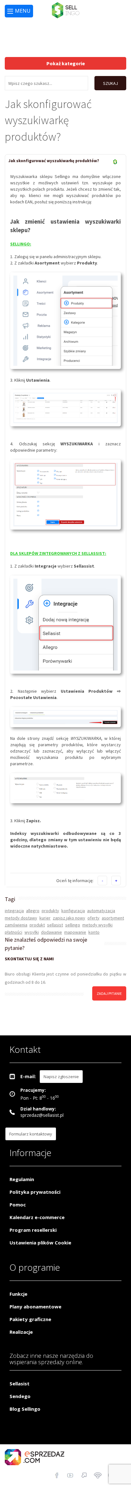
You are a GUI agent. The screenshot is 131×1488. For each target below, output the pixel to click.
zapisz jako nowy (69, 918)
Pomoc (18, 1204)
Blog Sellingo (25, 1409)
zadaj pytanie (109, 993)
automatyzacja (101, 910)
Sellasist (20, 1383)
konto (94, 932)
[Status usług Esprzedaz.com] (98, 1476)
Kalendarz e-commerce (37, 1217)
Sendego (20, 1396)
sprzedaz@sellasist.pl (42, 1115)
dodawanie (51, 932)
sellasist (55, 925)
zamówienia (16, 925)
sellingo (72, 925)
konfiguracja (73, 910)
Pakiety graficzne (30, 1319)
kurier (45, 918)
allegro (32, 910)
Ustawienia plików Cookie (40, 1242)
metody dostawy (21, 918)
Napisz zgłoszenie (61, 1076)
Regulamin (22, 1179)
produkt (37, 925)
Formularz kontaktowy (30, 1134)
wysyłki (31, 932)
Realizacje (21, 1332)
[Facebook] (57, 1476)
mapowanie (75, 932)
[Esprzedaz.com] (84, 1476)
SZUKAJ (110, 83)
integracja (14, 910)
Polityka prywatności (35, 1192)
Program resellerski (33, 1230)
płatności (13, 932)
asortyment (113, 918)
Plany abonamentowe (35, 1306)
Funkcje (18, 1294)
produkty (50, 910)
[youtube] (70, 1476)
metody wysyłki (97, 925)
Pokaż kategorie (65, 63)
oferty (93, 918)
